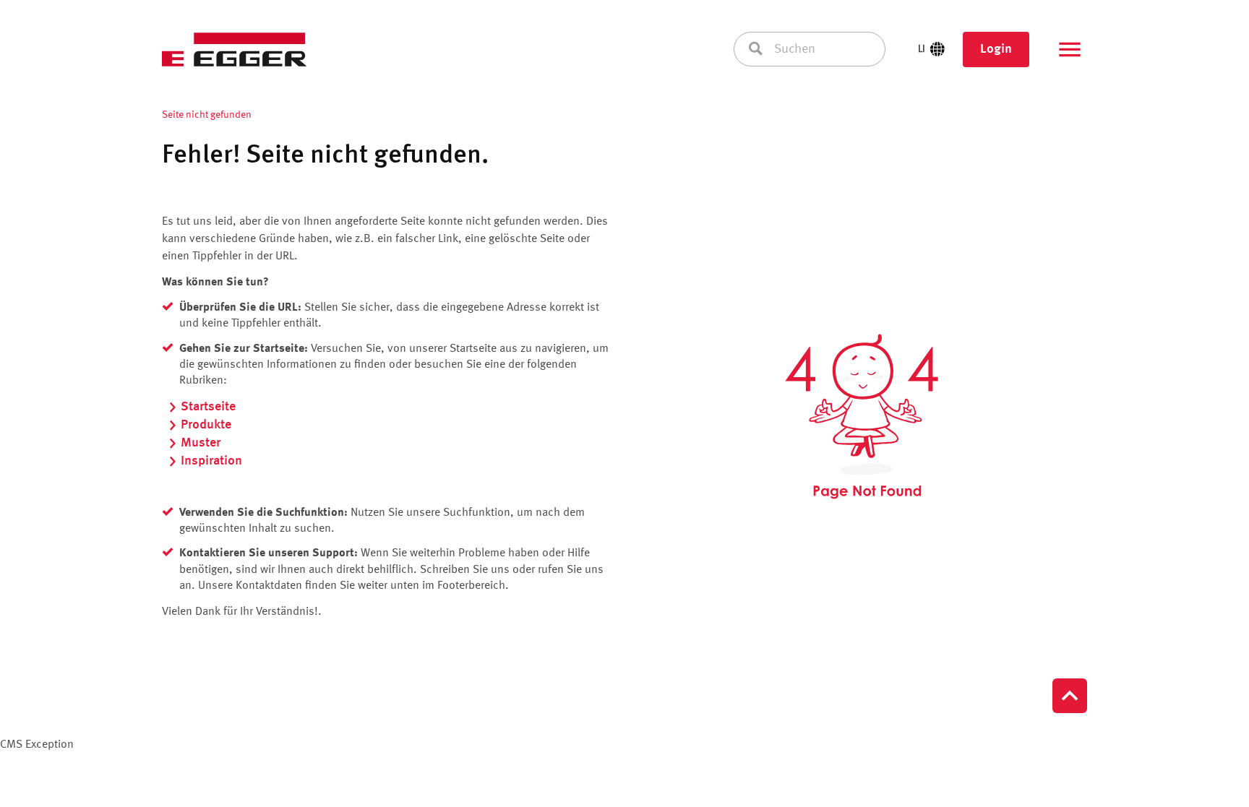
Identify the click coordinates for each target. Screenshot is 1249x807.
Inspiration (211, 460)
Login (996, 49)
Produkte (206, 424)
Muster (200, 442)
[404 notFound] (861, 417)
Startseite (208, 406)
